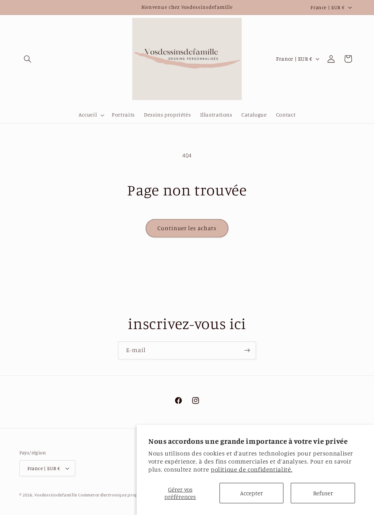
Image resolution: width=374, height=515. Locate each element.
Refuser (323, 493)
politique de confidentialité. (251, 469)
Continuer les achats (187, 228)
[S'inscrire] (247, 350)
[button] (27, 58)
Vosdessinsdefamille (55, 494)
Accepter (251, 493)
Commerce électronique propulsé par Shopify (124, 494)
